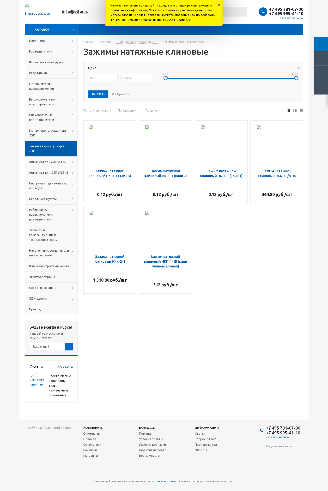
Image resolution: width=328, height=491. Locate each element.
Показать (98, 93)
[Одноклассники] (279, 454)
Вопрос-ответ (205, 439)
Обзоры (201, 450)
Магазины (90, 455)
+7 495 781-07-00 (286, 9)
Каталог (42, 29)
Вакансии (90, 450)
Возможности (149, 455)
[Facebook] (289, 454)
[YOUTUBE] (289, 464)
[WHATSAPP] (279, 474)
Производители (207, 444)
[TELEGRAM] (299, 464)
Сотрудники (92, 444)
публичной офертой (165, 481)
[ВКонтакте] (269, 454)
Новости (89, 439)
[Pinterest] (299, 474)
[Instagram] (269, 464)
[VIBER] (269, 474)
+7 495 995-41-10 (286, 13)
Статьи (200, 433)
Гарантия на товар (152, 450)
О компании (92, 433)
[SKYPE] (289, 474)
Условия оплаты (151, 439)
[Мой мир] (279, 464)
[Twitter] (299, 454)
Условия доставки (152, 444)
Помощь (147, 427)
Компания (92, 427)
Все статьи (65, 367)
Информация (207, 427)
